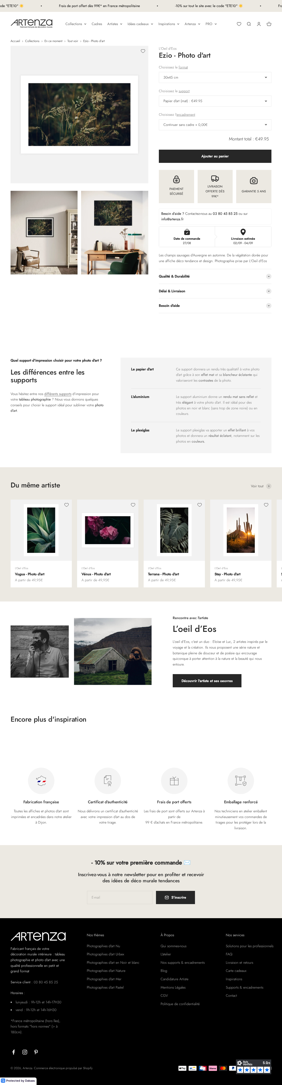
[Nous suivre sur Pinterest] (36, 1052)
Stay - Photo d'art (227, 574)
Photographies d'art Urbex (105, 954)
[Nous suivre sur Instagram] (25, 1052)
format (183, 67)
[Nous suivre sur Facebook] (14, 1052)
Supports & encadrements (244, 987)
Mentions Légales (173, 987)
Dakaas (30, 1080)
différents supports (57, 393)
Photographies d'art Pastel (105, 987)
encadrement (185, 114)
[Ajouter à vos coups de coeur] (143, 51)
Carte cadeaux (236, 970)
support (184, 91)
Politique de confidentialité (180, 1003)
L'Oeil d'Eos (167, 48)
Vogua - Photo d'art (29, 574)
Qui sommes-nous (173, 946)
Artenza (190, 23)
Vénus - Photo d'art (96, 574)
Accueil (15, 41)
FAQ (229, 954)
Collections (73, 23)
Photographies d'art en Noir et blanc (113, 962)
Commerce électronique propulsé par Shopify (63, 1068)
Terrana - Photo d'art (163, 574)
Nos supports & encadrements (183, 962)
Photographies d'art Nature (106, 970)
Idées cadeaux (138, 23)
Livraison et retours (239, 962)
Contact (231, 995)
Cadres (97, 23)
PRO (209, 23)
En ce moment (53, 41)
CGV (164, 995)
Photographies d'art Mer (104, 979)
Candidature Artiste (174, 979)
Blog (164, 970)
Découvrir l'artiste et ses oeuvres (207, 680)
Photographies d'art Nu (103, 946)
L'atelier (166, 954)
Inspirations (166, 23)
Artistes (112, 23)
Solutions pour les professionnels (249, 946)
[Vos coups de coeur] (239, 24)
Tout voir (72, 41)
